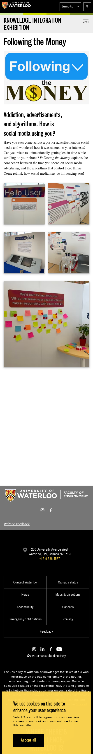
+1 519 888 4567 (49, 559)
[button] (70, 6)
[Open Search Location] (87, 6)
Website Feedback (17, 523)
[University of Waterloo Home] (16, 6)
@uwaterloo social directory (46, 656)
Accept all (28, 740)
